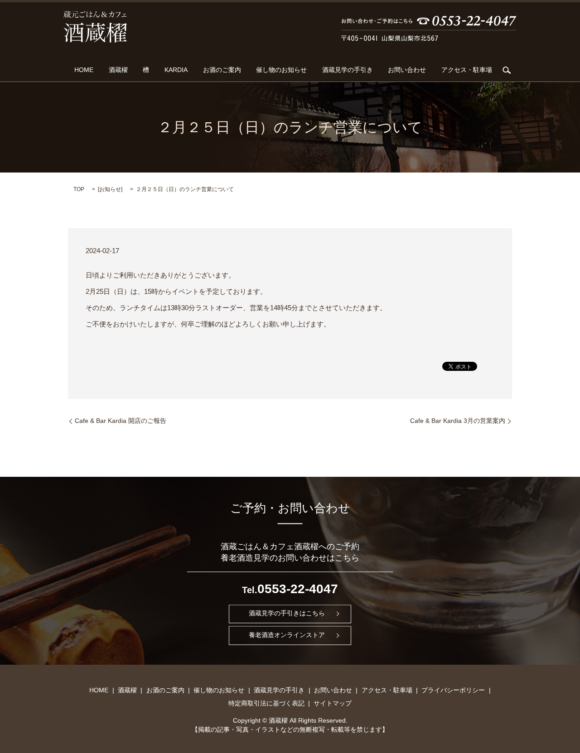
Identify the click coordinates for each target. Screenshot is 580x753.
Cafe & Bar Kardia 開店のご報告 (120, 420)
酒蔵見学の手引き (347, 70)
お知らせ (110, 189)
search (506, 70)
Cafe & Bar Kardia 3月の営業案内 (457, 420)
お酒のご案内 (222, 70)
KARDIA (176, 70)
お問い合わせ (407, 70)
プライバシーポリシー (453, 690)
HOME (83, 70)
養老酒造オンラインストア (287, 635)
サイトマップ (333, 703)
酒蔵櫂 (118, 70)
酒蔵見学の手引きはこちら (287, 613)
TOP (78, 189)
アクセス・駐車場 (466, 70)
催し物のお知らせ (281, 70)
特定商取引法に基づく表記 (266, 703)
